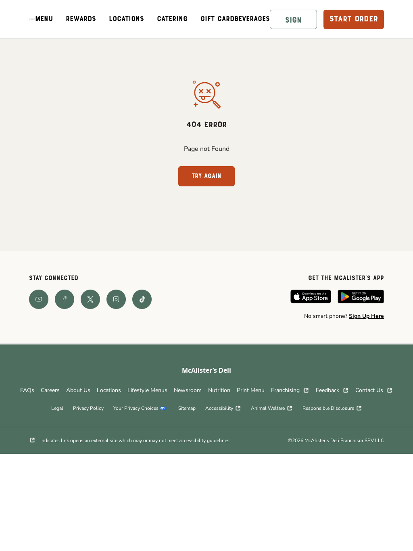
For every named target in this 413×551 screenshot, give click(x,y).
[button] (293, 19)
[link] (32, 19)
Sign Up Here (366, 316)
